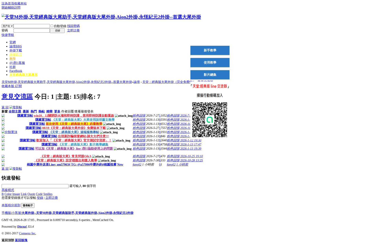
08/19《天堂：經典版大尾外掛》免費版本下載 (74, 128)
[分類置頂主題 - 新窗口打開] (9, 132)
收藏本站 (20, 3)
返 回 (5, 107)
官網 (12, 42)
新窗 (5, 111)
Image (16, 194)
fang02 (137, 164)
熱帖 (41, 111)
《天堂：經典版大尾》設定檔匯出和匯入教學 (65, 160)
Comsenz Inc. (27, 233)
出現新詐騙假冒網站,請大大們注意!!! (83, 136)
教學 (12, 58)
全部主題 (15, 111)
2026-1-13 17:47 (190, 144)
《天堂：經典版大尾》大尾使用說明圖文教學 (83, 119)
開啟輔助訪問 (11, 7)
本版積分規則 (11, 205)
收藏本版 (8, 86)
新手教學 (210, 50)
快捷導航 (8, 35)
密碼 (5, 30)
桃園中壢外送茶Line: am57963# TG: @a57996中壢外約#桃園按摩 (71, 164)
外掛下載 (15, 50)
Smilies (47, 194)
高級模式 (8, 190)
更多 (57, 111)
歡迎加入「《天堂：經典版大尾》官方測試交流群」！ (74, 140)
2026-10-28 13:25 (191, 160)
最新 (26, 111)
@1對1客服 (17, 62)
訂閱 (19, 86)
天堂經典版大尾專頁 (23, 74)
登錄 (40, 197)
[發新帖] (15, 107)
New (120, 164)
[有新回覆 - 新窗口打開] (3, 156)
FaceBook (15, 71)
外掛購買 (15, 54)
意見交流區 (17, 96)
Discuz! (22, 226)
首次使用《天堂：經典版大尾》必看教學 (74, 123)
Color (8, 194)
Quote (31, 194)
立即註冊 (73, 30)
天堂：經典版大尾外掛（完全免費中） (169, 82)
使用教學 (210, 62)
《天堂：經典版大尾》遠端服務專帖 (74, 132)
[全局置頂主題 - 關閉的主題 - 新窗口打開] (3, 116)
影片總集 (210, 74)
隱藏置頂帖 (25, 115)
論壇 (15, 46)
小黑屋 (16, 213)
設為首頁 (8, 3)
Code (39, 194)
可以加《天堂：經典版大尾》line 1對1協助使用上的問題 (74, 148)
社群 (12, 67)
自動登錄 (60, 26)
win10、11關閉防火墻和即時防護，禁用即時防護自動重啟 (74, 115)
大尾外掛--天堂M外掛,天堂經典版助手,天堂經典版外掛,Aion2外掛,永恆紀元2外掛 (78, 213)
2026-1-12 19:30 (190, 140)
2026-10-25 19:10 (191, 156)
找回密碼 (73, 26)
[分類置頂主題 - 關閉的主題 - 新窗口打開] (3, 120)
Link (24, 194)
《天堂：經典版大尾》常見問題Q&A (65, 156)
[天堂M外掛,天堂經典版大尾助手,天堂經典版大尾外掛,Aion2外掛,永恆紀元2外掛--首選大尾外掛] (101, 16)
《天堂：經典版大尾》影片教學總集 (83, 144)
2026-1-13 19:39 (190, 148)
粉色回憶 (139, 115)
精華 (49, 111)
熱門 (34, 111)
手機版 (6, 213)
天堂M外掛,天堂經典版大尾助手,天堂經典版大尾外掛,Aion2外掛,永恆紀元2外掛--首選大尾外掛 (67, 82)
